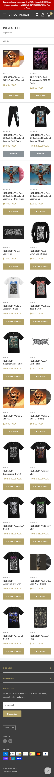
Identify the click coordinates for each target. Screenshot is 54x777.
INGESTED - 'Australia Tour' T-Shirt (40, 307)
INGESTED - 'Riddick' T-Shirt (40, 527)
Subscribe (12, 714)
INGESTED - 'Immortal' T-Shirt (13, 637)
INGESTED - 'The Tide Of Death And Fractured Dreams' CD (40, 196)
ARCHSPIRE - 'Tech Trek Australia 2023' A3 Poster (40, 80)
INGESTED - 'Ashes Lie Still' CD (13, 417)
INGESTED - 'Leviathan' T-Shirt (13, 527)
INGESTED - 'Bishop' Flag (39, 637)
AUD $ (6, 727)
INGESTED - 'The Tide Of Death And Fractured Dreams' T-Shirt (40, 138)
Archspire (34, 74)
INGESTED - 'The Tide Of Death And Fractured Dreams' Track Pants (13, 138)
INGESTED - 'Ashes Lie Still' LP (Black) (40, 417)
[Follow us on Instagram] (10, 741)
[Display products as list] (50, 41)
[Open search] (37, 14)
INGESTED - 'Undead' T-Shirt (40, 472)
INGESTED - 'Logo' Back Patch (38, 362)
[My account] (42, 14)
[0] (49, 15)
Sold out (13, 154)
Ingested (7, 74)
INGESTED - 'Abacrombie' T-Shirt (12, 582)
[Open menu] (4, 15)
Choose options (40, 266)
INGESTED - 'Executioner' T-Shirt (12, 472)
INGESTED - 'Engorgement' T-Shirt (12, 362)
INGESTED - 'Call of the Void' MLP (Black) (40, 582)
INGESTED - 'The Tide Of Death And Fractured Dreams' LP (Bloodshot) (13, 196)
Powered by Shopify (10, 771)
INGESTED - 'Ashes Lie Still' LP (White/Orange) (13, 78)
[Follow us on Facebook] (5, 741)
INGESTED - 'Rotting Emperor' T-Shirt (12, 307)
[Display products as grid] (45, 41)
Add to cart (13, 96)
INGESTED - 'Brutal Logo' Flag (11, 252)
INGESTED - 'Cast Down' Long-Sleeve (38, 252)
